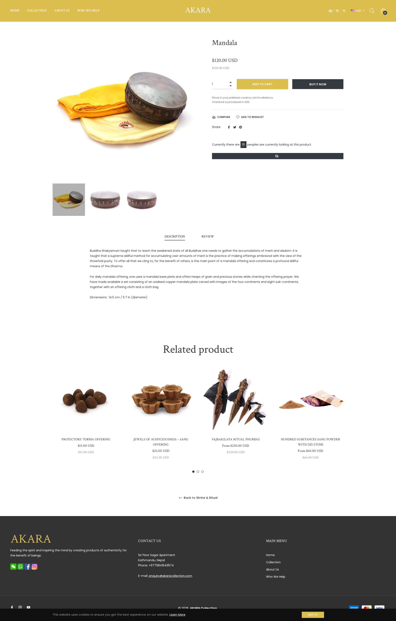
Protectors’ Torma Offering (85, 439)
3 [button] (202, 471)
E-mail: (165, 576)
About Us (272, 569)
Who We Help (275, 577)
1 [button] (193, 471)
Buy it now (317, 84)
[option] (85, 417)
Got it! (313, 614)
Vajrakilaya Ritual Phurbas (236, 439)
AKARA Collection (203, 608)
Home (270, 555)
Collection (273, 562)
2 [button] (198, 471)
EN (330, 11)
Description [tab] (175, 236)
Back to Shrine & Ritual (200, 498)
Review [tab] (208, 236)
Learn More (177, 615)
